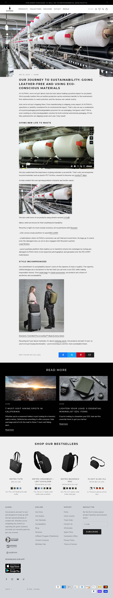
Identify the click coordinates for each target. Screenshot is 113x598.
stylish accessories (57, 272)
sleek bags (43, 272)
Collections (35, 9)
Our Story (39, 512)
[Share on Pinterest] (80, 354)
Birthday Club (40, 544)
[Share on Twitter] (72, 354)
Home (36, 74)
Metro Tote (16, 479)
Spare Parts (68, 532)
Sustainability (40, 524)
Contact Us (68, 524)
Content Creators (42, 540)
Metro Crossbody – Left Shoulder (43, 480)
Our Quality (39, 516)
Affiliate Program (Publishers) (46, 536)
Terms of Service (70, 544)
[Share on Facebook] (63, 354)
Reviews (91, 9)
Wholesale (68, 528)
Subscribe (92, 532)
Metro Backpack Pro (70, 480)
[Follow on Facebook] (6, 579)
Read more (9, 430)
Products (23, 9)
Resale (66, 9)
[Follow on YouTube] (18, 579)
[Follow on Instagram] (12, 579)
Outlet (57, 9)
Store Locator (69, 516)
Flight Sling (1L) (97, 479)
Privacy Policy (69, 540)
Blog (37, 528)
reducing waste (61, 341)
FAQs (66, 512)
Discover (47, 9)
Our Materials (40, 520)
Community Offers (71, 536)
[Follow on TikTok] (24, 579)
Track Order (68, 520)
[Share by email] (89, 354)
